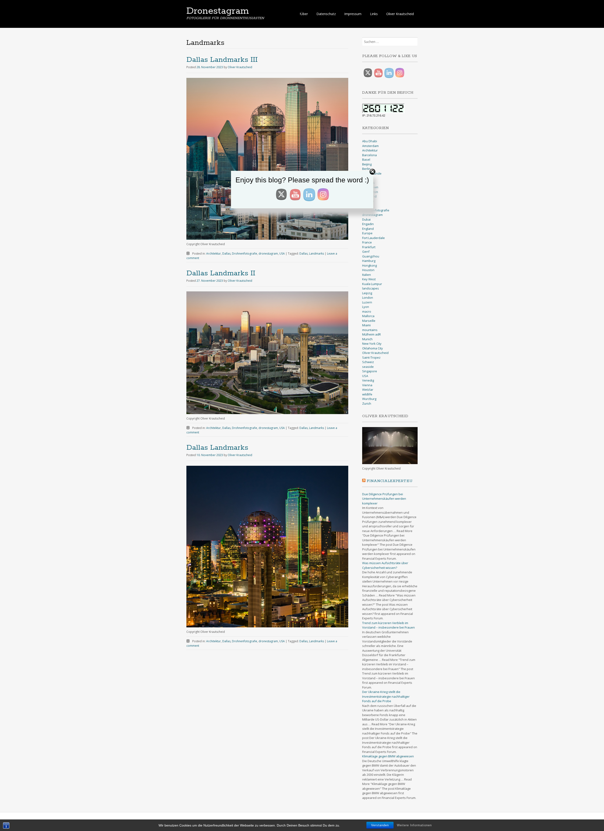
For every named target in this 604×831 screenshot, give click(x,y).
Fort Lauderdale (373, 238)
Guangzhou (370, 256)
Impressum (352, 14)
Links (374, 14)
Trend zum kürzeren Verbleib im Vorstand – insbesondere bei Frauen (388, 625)
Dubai (366, 219)
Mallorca (368, 316)
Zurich (366, 403)
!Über (304, 14)
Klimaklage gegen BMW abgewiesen (388, 756)
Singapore (369, 371)
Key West (369, 279)
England (368, 229)
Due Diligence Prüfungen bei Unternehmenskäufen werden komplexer (384, 498)
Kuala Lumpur (372, 284)
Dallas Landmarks (217, 447)
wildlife (367, 394)
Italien (366, 275)
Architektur (213, 254)
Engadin (368, 224)
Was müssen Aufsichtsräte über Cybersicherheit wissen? (385, 565)
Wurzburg (369, 399)
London (367, 297)
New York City (372, 343)
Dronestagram (217, 11)
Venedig (368, 380)
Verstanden (380, 825)
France (367, 242)
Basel (366, 159)
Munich (367, 339)
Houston (368, 270)
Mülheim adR (371, 334)
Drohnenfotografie (244, 254)
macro (366, 311)
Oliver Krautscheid (400, 14)
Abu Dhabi (369, 141)
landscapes (370, 288)
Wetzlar (367, 389)
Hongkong (369, 265)
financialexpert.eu (389, 480)
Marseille (368, 321)
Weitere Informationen (414, 825)
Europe (367, 233)
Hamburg (368, 261)
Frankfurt (368, 247)
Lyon (365, 307)
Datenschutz (326, 14)
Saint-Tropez (371, 357)
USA (282, 254)
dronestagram (268, 254)
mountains (370, 330)
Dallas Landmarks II (220, 273)
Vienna (367, 385)
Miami (366, 325)
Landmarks (316, 254)
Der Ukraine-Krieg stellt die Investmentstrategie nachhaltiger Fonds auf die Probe (386, 696)
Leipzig (367, 293)
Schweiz (368, 362)
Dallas (226, 254)
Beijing (367, 164)
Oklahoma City (372, 348)
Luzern (367, 302)
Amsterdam (370, 146)
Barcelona (369, 155)
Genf (365, 251)
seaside (368, 367)
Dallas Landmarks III (222, 59)
